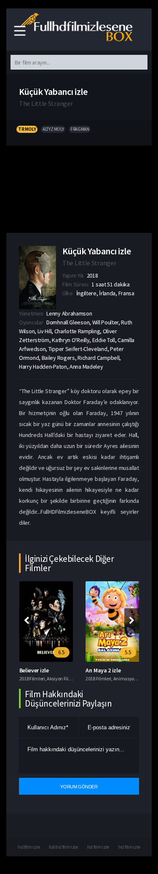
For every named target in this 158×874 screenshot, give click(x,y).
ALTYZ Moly (53, 129)
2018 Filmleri (32, 678)
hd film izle (29, 847)
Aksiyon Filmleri (63, 678)
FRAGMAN (79, 129)
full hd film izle (63, 847)
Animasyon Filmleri (133, 678)
